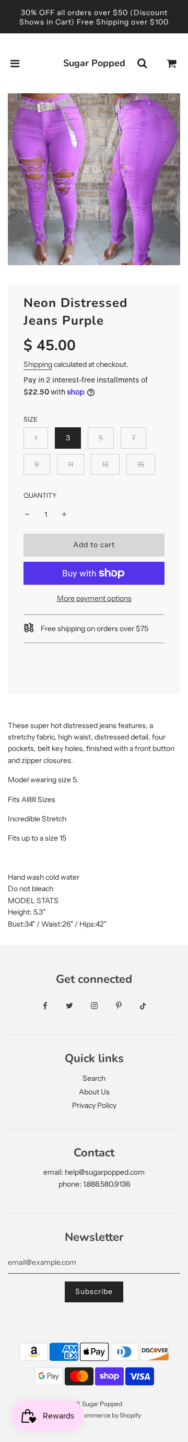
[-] (27, 514)
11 (70, 464)
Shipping (38, 364)
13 (105, 464)
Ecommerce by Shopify (108, 1415)
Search (94, 1078)
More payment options (94, 598)
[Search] (142, 63)
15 (140, 464)
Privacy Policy (94, 1105)
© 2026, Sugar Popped (90, 1404)
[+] (64, 514)
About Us (94, 1091)
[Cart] (171, 63)
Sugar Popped (94, 63)
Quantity (40, 495)
